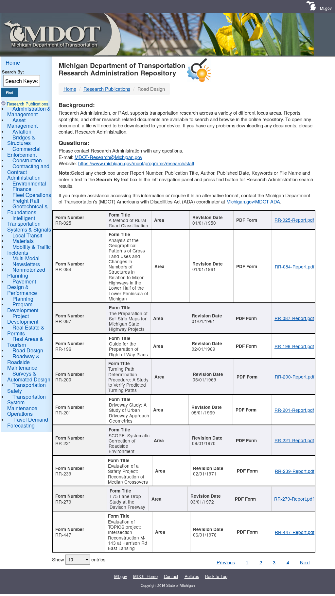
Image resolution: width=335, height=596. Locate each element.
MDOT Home (145, 576)
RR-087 (63, 321)
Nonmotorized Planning (26, 272)
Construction (27, 160)
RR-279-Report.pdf (294, 498)
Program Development (22, 307)
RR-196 (63, 349)
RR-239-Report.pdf (294, 471)
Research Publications (27, 104)
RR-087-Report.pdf (294, 318)
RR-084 (63, 269)
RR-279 (63, 501)
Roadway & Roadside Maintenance (23, 361)
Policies (192, 576)
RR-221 (63, 443)
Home (13, 62)
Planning (22, 298)
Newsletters (26, 264)
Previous (226, 562)
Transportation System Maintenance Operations (26, 405)
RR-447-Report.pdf (294, 532)
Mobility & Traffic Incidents (29, 249)
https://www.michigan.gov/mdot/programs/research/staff (136, 163)
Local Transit (27, 235)
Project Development (22, 319)
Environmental (29, 183)
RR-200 (63, 379)
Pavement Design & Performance (22, 287)
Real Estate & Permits (25, 330)
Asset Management (22, 123)
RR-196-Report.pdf (294, 346)
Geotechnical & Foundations (27, 209)
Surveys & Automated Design (28, 376)
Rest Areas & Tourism (25, 341)
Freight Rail (25, 200)
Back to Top (216, 576)
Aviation (21, 131)
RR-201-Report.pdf (294, 410)
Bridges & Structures (21, 140)
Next (305, 562)
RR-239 (63, 473)
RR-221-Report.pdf (294, 440)
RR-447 (63, 534)
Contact (171, 576)
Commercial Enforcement (24, 151)
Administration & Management (29, 111)
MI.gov (326, 8)
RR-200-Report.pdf (294, 376)
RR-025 (63, 222)
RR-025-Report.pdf (294, 220)
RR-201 (63, 412)
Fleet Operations (31, 195)
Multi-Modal (26, 258)
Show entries (78, 559)
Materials (23, 241)
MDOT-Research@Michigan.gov (108, 156)
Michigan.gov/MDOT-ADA (253, 201)
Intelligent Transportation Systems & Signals (29, 223)
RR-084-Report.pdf (294, 266)
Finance (21, 189)
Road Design (27, 350)
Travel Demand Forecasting (27, 422)
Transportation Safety (26, 388)
